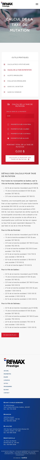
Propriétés (7, 374)
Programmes (8, 386)
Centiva (24, 457)
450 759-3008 (11, 409)
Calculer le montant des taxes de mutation (20, 158)
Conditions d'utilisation (21, 453)
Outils (6, 383)
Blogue (6, 389)
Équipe (6, 377)
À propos (7, 380)
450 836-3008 (11, 444)
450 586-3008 (11, 432)
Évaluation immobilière (16, 81)
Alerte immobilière (15, 75)
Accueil (6, 370)
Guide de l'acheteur (15, 86)
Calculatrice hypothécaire (18, 64)
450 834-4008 (11, 421)
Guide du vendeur (14, 92)
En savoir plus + (10, 335)
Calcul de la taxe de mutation (19, 70)
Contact (6, 392)
